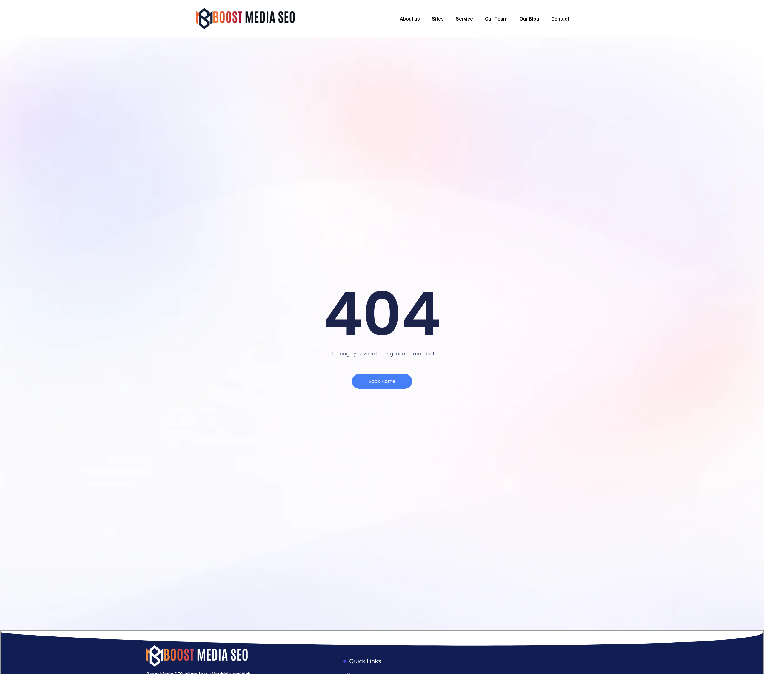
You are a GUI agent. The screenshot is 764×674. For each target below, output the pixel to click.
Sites (438, 19)
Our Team (496, 19)
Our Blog (529, 19)
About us (410, 19)
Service (464, 19)
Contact (560, 19)
